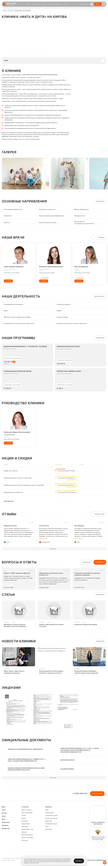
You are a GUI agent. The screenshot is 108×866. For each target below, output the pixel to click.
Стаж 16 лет (6, 270)
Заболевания (48, 829)
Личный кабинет (49, 813)
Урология (7, 222)
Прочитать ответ (9, 587)
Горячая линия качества (51, 818)
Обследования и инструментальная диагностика (84, 223)
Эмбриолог (76, 269)
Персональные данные (51, 815)
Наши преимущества (27, 813)
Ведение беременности (81, 209)
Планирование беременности (13, 209)
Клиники (50, 4)
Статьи (46, 826)
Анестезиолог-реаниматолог (10, 269)
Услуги (34, 4)
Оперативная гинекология (47, 209)
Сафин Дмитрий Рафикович (13, 267)
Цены (39, 4)
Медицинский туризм (27, 835)
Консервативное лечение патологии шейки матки (19, 323)
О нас (65, 4)
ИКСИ (6, 311)
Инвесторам (25, 826)
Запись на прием (97, 793)
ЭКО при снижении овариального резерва (17, 317)
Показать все (100, 201)
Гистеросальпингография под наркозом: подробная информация (87, 574)
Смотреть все (87, 562)
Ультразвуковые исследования (13, 304)
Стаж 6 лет (41, 270)
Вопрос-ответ (48, 821)
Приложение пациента (51, 824)
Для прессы (25, 840)
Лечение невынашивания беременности (51, 216)
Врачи (29, 4)
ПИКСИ (59, 311)
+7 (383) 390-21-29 (84, 4)
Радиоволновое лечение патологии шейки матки (72, 323)
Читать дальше (43, 538)
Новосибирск (10, 5)
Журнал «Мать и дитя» (27, 829)
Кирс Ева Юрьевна (81, 267)
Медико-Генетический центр (47, 222)
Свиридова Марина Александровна (17, 432)
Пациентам (58, 4)
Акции (44, 4)
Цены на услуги (99, 296)
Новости (24, 818)
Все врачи (101, 237)
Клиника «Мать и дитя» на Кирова (11, 272)
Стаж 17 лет (77, 270)
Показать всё (100, 338)
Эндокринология (79, 216)
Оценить (101, 839)
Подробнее (8, 281)
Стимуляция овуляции (63, 304)
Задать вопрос (99, 562)
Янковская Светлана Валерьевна (51, 267)
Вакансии (24, 832)
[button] (103, 152)
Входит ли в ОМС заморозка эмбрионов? (17, 573)
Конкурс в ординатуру (27, 837)
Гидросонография (62, 317)
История (24, 815)
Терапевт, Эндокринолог (44, 269)
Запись (98, 4)
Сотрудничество (26, 824)
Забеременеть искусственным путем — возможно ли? (51, 574)
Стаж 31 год (6, 437)
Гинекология (8, 216)
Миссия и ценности (27, 810)
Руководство (25, 821)
